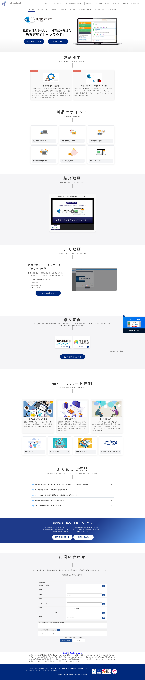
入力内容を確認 (66, 640)
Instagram (54, 670)
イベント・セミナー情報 (102, 3)
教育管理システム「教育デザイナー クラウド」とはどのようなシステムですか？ (61, 484)
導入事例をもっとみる (72, 357)
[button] (72, 211)
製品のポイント (42, 9)
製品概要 (31, 9)
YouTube (38, 670)
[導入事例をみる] (63, 342)
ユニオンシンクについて (58, 3)
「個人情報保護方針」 (75, 659)
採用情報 (125, 3)
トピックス (116, 3)
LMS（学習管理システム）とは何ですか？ (49, 505)
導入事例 (88, 3)
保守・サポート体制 (85, 9)
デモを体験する (48, 293)
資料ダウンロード (34, 41)
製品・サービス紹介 (75, 3)
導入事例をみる (64, 346)
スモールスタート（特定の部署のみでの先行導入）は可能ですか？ (57, 495)
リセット (79, 640)
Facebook (46, 670)
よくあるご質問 (99, 9)
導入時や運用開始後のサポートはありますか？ (50, 500)
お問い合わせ (135, 3)
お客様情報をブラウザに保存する (73, 637)
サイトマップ (29, 668)
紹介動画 (54, 9)
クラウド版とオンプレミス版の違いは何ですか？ (51, 489)
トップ (47, 3)
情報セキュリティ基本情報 (53, 668)
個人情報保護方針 (39, 668)
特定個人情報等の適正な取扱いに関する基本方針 (74, 668)
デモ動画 (63, 9)
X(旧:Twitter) (30, 670)
